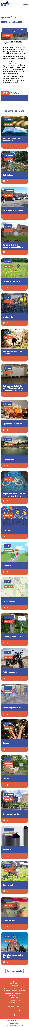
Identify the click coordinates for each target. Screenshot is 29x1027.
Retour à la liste (12, 17)
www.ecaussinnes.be (14, 1011)
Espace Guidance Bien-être (13, 423)
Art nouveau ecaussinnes (12, 814)
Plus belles (7, 849)
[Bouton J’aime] (4, 93)
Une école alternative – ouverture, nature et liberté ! (13, 245)
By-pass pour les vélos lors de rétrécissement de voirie (14, 494)
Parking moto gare (10, 672)
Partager (16, 93)
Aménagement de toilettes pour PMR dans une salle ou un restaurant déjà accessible (14, 388)
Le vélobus (7, 530)
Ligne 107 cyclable (9, 601)
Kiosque (6, 743)
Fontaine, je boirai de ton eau (13, 636)
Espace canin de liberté (11, 281)
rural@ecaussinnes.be (14, 1006)
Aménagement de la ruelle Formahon (12, 352)
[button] (24, 5)
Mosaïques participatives (12, 707)
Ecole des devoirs (9, 920)
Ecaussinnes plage (9, 459)
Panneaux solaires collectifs (13, 210)
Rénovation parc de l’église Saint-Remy (13, 956)
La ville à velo (8, 316)
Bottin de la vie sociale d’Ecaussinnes (11, 139)
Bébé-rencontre (8, 885)
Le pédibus (7, 565)
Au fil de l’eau (8, 175)
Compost (6, 778)
